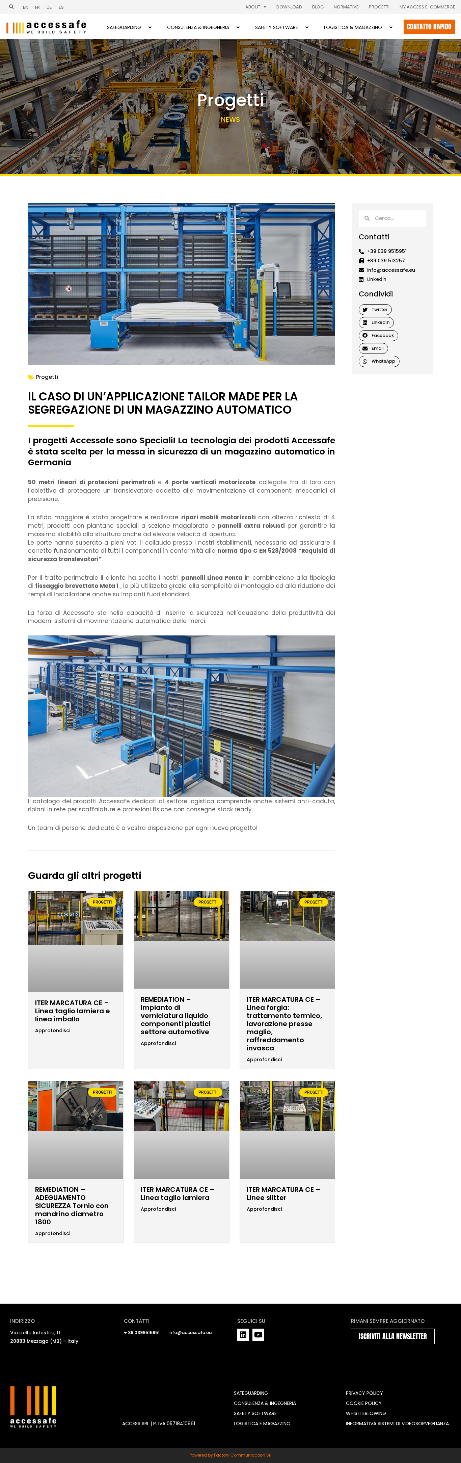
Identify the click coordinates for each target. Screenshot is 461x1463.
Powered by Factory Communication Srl (230, 1455)
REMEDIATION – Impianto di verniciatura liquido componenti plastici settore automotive (175, 1016)
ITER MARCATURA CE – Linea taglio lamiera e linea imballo (72, 1011)
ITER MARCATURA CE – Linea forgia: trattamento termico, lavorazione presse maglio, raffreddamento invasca (284, 1024)
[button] (11, 6)
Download (289, 7)
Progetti (379, 7)
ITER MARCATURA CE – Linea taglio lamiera (178, 1193)
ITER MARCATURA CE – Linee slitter (284, 1193)
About (252, 7)
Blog (318, 7)
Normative (346, 7)
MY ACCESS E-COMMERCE (427, 7)
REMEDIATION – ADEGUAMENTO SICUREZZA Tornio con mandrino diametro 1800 (72, 1206)
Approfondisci (52, 1030)
